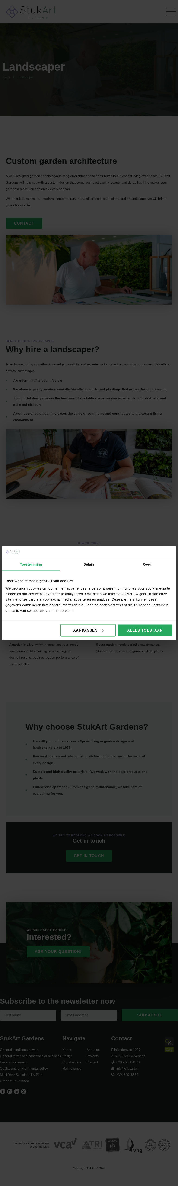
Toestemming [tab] (31, 564)
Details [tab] (89, 564)
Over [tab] (147, 564)
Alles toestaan (145, 630)
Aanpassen (85, 630)
